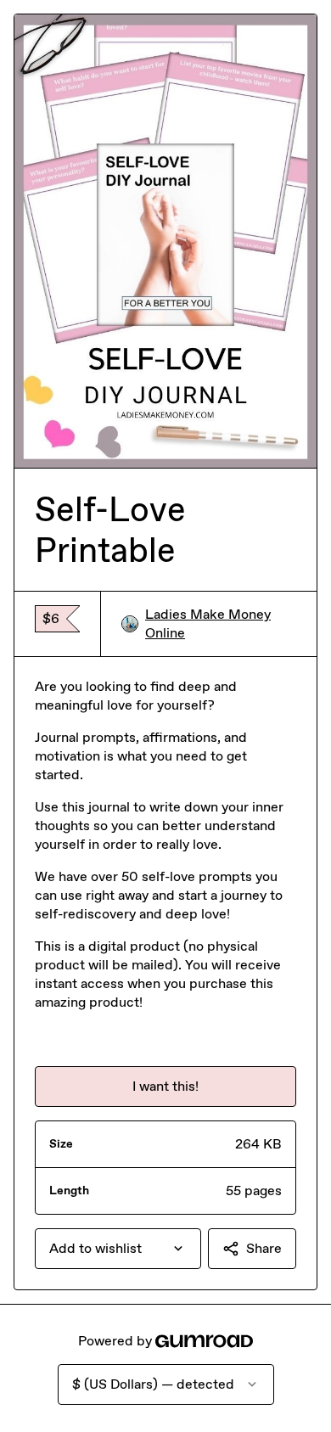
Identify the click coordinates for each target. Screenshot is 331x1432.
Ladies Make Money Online (208, 623)
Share (264, 1248)
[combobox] (118, 1248)
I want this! (165, 1086)
